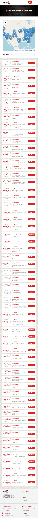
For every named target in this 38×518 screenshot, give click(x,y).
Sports (24, 497)
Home (4, 17)
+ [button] (5, 22)
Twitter (6, 512)
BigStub (9, 495)
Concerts (10, 17)
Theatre (25, 500)
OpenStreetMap (24, 50)
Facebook (7, 510)
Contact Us (25, 512)
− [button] (5, 25)
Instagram (7, 513)
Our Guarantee (26, 515)
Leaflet (16, 50)
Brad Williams (15, 61)
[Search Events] (30, 2)
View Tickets (31, 63)
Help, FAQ (25, 513)
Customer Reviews (9, 515)
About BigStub (26, 510)
